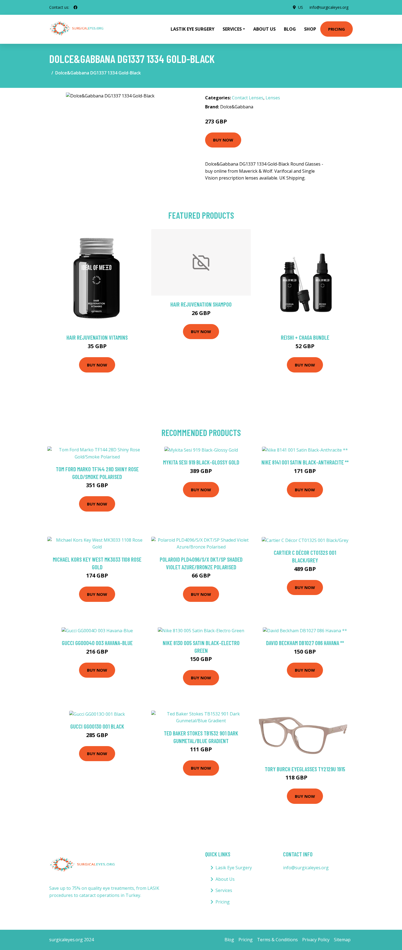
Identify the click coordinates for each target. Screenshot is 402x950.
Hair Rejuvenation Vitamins (97, 337)
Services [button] (232, 29)
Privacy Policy (316, 940)
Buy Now (223, 140)
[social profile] (75, 7)
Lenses (273, 98)
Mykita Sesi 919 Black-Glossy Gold (201, 462)
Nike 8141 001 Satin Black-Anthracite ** (305, 462)
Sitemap (342, 940)
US (300, 7)
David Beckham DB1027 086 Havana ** (305, 642)
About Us (264, 29)
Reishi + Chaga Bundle (305, 337)
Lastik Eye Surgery (192, 29)
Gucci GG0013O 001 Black (97, 726)
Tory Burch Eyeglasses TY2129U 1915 (305, 769)
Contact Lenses (247, 98)
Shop (310, 29)
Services (223, 890)
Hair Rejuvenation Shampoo (201, 304)
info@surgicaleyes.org (329, 7)
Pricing (336, 29)
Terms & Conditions (277, 940)
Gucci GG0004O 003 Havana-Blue (97, 642)
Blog (290, 29)
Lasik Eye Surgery (233, 868)
